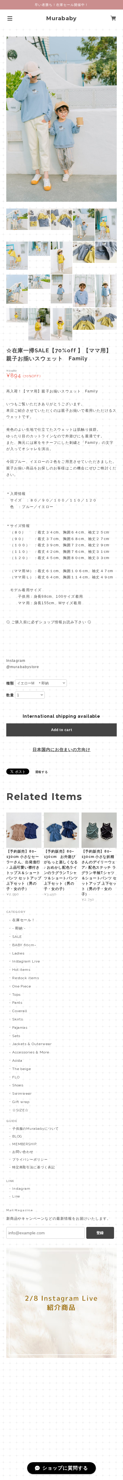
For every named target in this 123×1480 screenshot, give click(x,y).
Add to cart (61, 730)
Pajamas (20, 1027)
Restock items (25, 978)
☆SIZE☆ (20, 1110)
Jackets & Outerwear (32, 1044)
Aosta (17, 1060)
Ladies (18, 953)
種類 (10, 683)
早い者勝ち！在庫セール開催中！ (61, 5)
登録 (100, 1233)
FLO (16, 1077)
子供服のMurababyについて (35, 1129)
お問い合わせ (23, 1152)
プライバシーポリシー (30, 1160)
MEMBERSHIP (24, 1144)
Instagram (21, 1189)
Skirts (17, 1019)
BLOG (17, 1136)
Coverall (19, 1011)
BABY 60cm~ (24, 945)
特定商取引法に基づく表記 (33, 1167)
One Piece (21, 986)
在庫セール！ (24, 920)
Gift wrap (21, 1102)
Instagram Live (26, 961)
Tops (16, 995)
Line (16, 1196)
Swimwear (22, 1093)
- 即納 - (19, 928)
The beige (21, 1069)
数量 (10, 695)
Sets (16, 1036)
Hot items (21, 970)
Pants (17, 1003)
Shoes (18, 1085)
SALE (17, 937)
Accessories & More (30, 1052)
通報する (41, 772)
